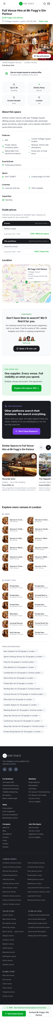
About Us (6, 827)
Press (5, 840)
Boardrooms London (35, 883)
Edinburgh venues (9, 927)
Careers (5, 837)
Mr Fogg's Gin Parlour (13, 18)
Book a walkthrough (10, 798)
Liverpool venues (8, 940)
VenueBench (7, 834)
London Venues (30, 62)
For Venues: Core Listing (37, 795)
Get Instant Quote (15, 1014)
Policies (5, 847)
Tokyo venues (7, 988)
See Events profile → (42, 223)
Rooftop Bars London (35, 875)
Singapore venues (9, 992)
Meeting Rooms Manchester (37, 923)
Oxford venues (7, 960)
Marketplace (33, 785)
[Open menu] (4, 3)
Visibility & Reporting (10, 792)
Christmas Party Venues (36, 867)
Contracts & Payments (11, 789)
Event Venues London (10, 888)
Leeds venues (19, 931)
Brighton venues (8, 944)
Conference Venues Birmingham (39, 927)
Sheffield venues (8, 964)
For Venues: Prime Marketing (39, 792)
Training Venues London (11, 883)
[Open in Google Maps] (26, 283)
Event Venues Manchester (37, 919)
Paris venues (7, 979)
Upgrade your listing (36, 834)
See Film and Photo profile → (39, 241)
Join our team (34, 827)
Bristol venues (7, 931)
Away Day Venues (9, 879)
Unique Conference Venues (12, 867)
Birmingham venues (9, 923)
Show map (43, 21)
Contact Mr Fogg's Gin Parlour (39, 1013)
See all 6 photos (43, 56)
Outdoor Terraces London (11, 904)
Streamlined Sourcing (10, 785)
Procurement (7, 808)
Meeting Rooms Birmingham (37, 936)
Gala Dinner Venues (9, 892)
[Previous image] (5, 464)
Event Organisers (9, 811)
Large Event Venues (34, 896)
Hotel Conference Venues (36, 863)
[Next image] (33, 464)
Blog (4, 831)
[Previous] (41, 447)
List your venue (34, 798)
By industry (7, 795)
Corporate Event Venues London (39, 888)
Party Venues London (35, 871)
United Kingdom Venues (11, 62)
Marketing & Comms (10, 818)
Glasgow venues (8, 936)
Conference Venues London (12, 863)
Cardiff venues (7, 948)
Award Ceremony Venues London (39, 892)
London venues (8, 915)
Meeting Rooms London (36, 879)
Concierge (32, 789)
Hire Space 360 (8, 782)
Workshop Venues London (37, 900)
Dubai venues (7, 984)
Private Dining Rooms (10, 875)
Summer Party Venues (10, 871)
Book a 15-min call (28, 348)
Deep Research (34, 782)
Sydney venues (8, 996)
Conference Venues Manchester (39, 915)
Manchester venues (9, 919)
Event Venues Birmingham (37, 931)
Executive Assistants (10, 815)
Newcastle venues (9, 952)
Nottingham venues (9, 956)
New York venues (8, 975)
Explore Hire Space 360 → (26, 388)
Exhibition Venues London (12, 896)
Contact (5, 844)
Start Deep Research (28, 431)
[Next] (48, 447)
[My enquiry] (48, 3)
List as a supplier (35, 802)
